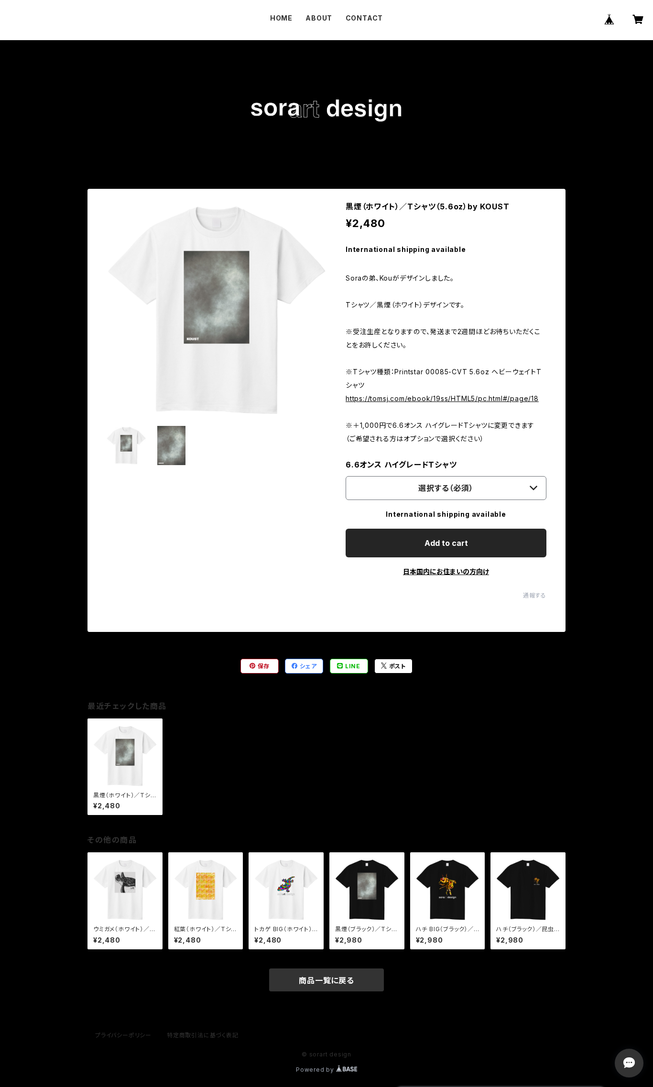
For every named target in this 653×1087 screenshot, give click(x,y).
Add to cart (446, 543)
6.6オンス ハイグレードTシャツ (401, 464)
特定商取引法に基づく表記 (203, 1035)
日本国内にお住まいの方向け (446, 571)
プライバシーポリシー (123, 1035)
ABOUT (318, 18)
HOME (281, 18)
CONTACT (364, 18)
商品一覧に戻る (326, 980)
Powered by (316, 1069)
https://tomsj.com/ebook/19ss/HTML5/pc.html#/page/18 (442, 398)
